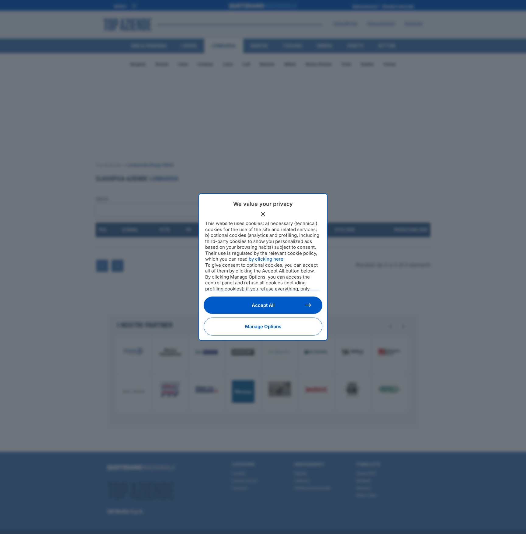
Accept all (263, 305)
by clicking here (266, 259)
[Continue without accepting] (263, 214)
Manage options (263, 326)
